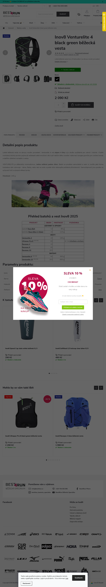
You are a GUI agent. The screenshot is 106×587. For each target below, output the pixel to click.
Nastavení (26, 583)
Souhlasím (79, 578)
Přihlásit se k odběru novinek (73, 307)
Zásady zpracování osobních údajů (73, 314)
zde (67, 578)
